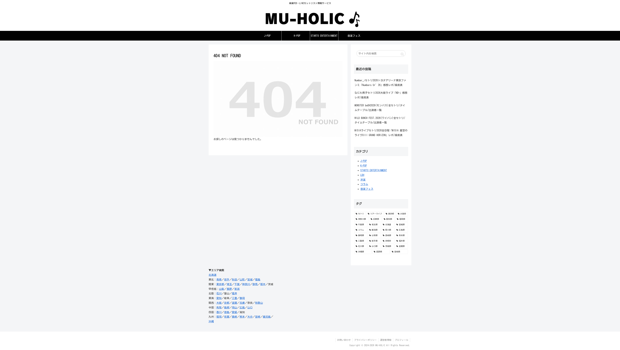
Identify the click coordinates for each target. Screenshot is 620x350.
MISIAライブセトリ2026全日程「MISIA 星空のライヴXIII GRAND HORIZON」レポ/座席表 (381, 132)
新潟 (237, 289)
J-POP (363, 161)
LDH (362, 175)
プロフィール (401, 340)
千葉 (237, 284)
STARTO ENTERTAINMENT (373, 170)
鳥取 (219, 307)
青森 (219, 279)
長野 (229, 289)
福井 (234, 293)
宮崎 (257, 316)
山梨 (221, 289)
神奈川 (246, 284)
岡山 (234, 307)
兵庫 (242, 303)
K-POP (363, 165)
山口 (250, 307)
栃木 (262, 284)
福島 (257, 279)
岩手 (226, 279)
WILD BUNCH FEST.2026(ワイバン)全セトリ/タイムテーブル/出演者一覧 (380, 120)
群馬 (255, 284)
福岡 (219, 316)
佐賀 (226, 316)
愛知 (219, 298)
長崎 (234, 316)
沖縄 (211, 321)
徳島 (226, 312)
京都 (226, 303)
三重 (234, 298)
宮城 (250, 279)
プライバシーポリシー (365, 340)
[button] (402, 54)
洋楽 (363, 179)
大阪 (219, 303)
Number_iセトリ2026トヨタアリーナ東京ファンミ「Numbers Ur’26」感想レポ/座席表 (380, 82)
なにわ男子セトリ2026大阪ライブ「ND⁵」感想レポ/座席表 (381, 95)
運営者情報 (385, 340)
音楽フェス (366, 189)
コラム (364, 184)
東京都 (220, 284)
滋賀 (234, 303)
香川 (219, 312)
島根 (226, 307)
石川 (219, 293)
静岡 (242, 298)
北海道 (212, 275)
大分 (250, 316)
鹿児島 (267, 316)
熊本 (242, 316)
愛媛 (234, 312)
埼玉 (229, 284)
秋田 (234, 279)
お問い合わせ (344, 340)
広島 (242, 307)
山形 (242, 279)
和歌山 (259, 303)
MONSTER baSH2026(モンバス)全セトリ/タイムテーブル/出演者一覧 (380, 107)
